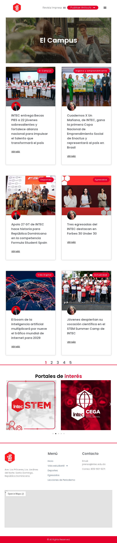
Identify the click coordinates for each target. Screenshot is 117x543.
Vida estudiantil (56, 465)
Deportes (53, 470)
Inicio (50, 461)
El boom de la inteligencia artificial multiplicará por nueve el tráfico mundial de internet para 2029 (29, 328)
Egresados (53, 475)
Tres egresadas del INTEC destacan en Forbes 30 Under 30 (82, 229)
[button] (7, 404)
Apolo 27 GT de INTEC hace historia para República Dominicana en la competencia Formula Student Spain (29, 233)
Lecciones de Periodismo (61, 479)
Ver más (15, 151)
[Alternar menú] (104, 7)
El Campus (58, 40)
